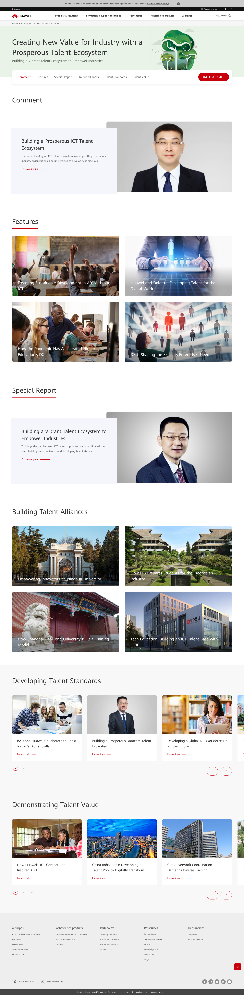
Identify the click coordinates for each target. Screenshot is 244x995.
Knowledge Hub (151, 949)
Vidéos (147, 944)
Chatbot (59, 944)
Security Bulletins (195, 939)
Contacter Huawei (20, 949)
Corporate (192, 934)
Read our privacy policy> (158, 4)
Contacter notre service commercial (71, 934)
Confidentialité (141, 992)
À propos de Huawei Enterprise (26, 934)
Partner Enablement (109, 944)
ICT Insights (26, 23)
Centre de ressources (153, 939)
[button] (15, 768)
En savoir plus (18, 954)
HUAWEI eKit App (27, 981)
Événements (17, 944)
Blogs (146, 959)
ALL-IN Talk (149, 954)
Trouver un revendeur (65, 939)
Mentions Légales (157, 992)
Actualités (16, 939)
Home (15, 23)
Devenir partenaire (108, 934)
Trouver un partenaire (109, 939)
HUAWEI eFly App (55, 981)
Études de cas (150, 934)
